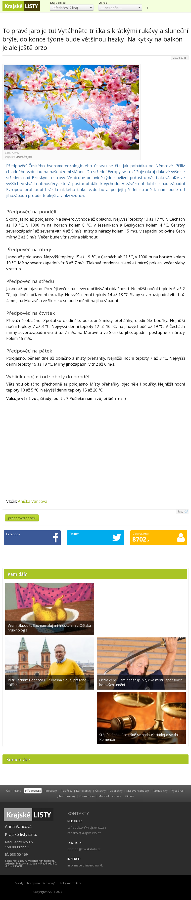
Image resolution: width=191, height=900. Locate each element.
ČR (8, 790)
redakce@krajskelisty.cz (84, 833)
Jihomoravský (67, 796)
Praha (17, 790)
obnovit (147, 8)
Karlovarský (84, 790)
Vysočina (177, 790)
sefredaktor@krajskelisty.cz (86, 827)
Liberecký (116, 790)
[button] (72, 7)
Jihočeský (51, 790)
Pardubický (160, 790)
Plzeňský (66, 790)
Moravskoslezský (109, 796)
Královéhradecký (137, 790)
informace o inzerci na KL (85, 865)
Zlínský (129, 796)
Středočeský (33, 790)
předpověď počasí (22, 518)
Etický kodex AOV (69, 883)
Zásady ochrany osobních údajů (34, 883)
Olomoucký (87, 796)
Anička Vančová (32, 501)
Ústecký (100, 790)
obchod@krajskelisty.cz (83, 849)
